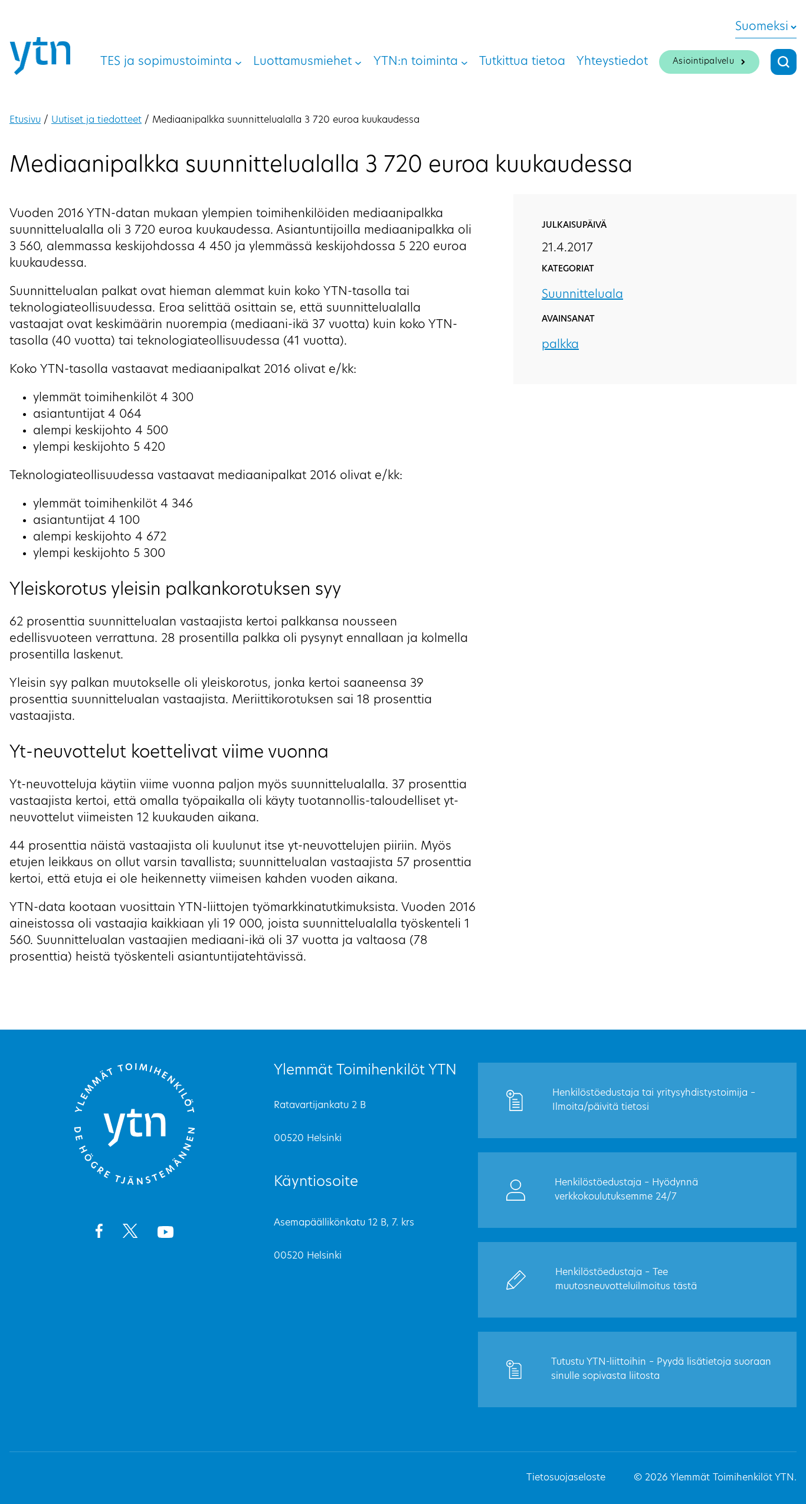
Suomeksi (761, 27)
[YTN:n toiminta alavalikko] (464, 61)
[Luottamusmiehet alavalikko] (358, 61)
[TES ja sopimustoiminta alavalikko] (238, 61)
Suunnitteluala (582, 295)
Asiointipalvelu (703, 61)
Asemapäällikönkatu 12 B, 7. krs (344, 1223)
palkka (560, 345)
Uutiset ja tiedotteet (96, 120)
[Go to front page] (134, 1183)
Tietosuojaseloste (565, 1478)
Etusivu (25, 120)
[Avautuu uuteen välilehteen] (99, 1233)
